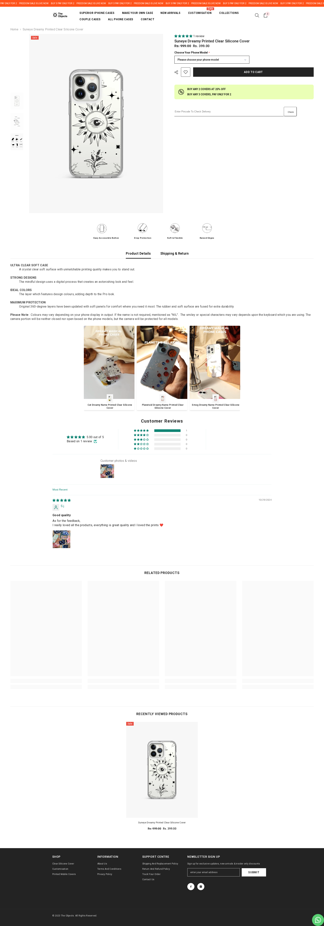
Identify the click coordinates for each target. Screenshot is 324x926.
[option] (96, 123)
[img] (61, 500)
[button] (183, 36)
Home (14, 29)
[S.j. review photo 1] (61, 539)
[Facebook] (190, 886)
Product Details (138, 253)
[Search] (257, 15)
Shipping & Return (174, 253)
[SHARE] (177, 72)
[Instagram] (200, 886)
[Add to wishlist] (185, 72)
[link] (46, 681)
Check (291, 112)
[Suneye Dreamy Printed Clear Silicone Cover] (162, 770)
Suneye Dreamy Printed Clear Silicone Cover (162, 822)
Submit (253, 872)
